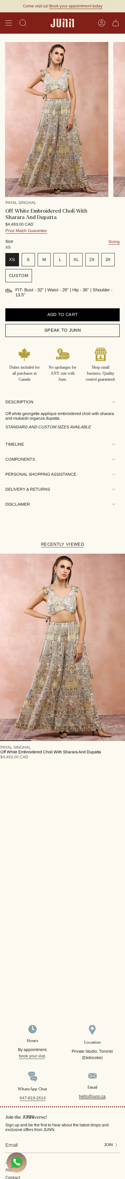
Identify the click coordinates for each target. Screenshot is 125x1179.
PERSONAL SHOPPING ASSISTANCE (40, 474)
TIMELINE (14, 444)
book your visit (32, 1056)
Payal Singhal (20, 202)
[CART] (116, 23)
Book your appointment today (75, 6)
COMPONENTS (20, 459)
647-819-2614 (33, 1098)
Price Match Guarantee (26, 230)
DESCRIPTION (19, 402)
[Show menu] (8, 23)
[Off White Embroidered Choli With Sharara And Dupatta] (62, 647)
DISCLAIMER (17, 504)
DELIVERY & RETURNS (27, 489)
